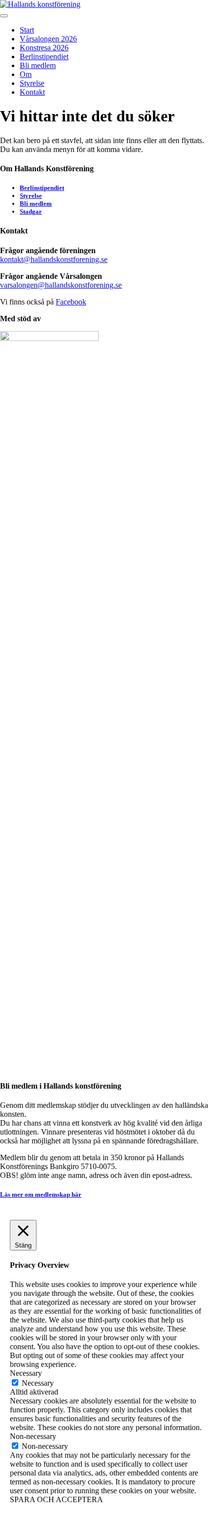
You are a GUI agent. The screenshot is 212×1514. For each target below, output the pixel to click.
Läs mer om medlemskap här (40, 1194)
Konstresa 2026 (44, 47)
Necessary (38, 1383)
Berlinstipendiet (44, 56)
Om (26, 74)
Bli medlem (38, 65)
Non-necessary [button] (33, 1436)
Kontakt (32, 92)
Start (27, 30)
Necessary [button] (26, 1373)
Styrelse (32, 83)
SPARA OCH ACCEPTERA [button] (56, 1499)
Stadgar (31, 211)
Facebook (71, 302)
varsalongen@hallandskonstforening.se (61, 285)
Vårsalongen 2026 (48, 39)
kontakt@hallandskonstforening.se (53, 259)
